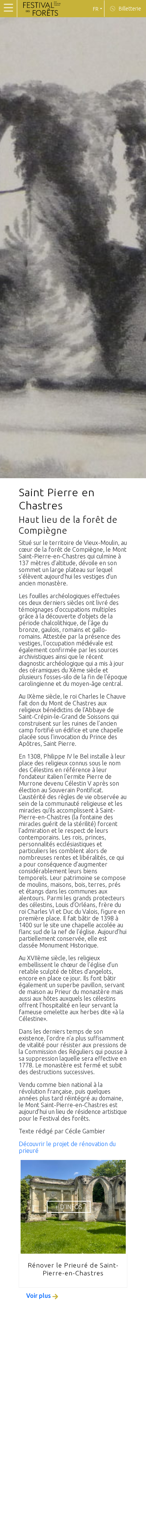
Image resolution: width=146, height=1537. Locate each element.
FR (95, 9)
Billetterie (129, 9)
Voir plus (39, 1295)
